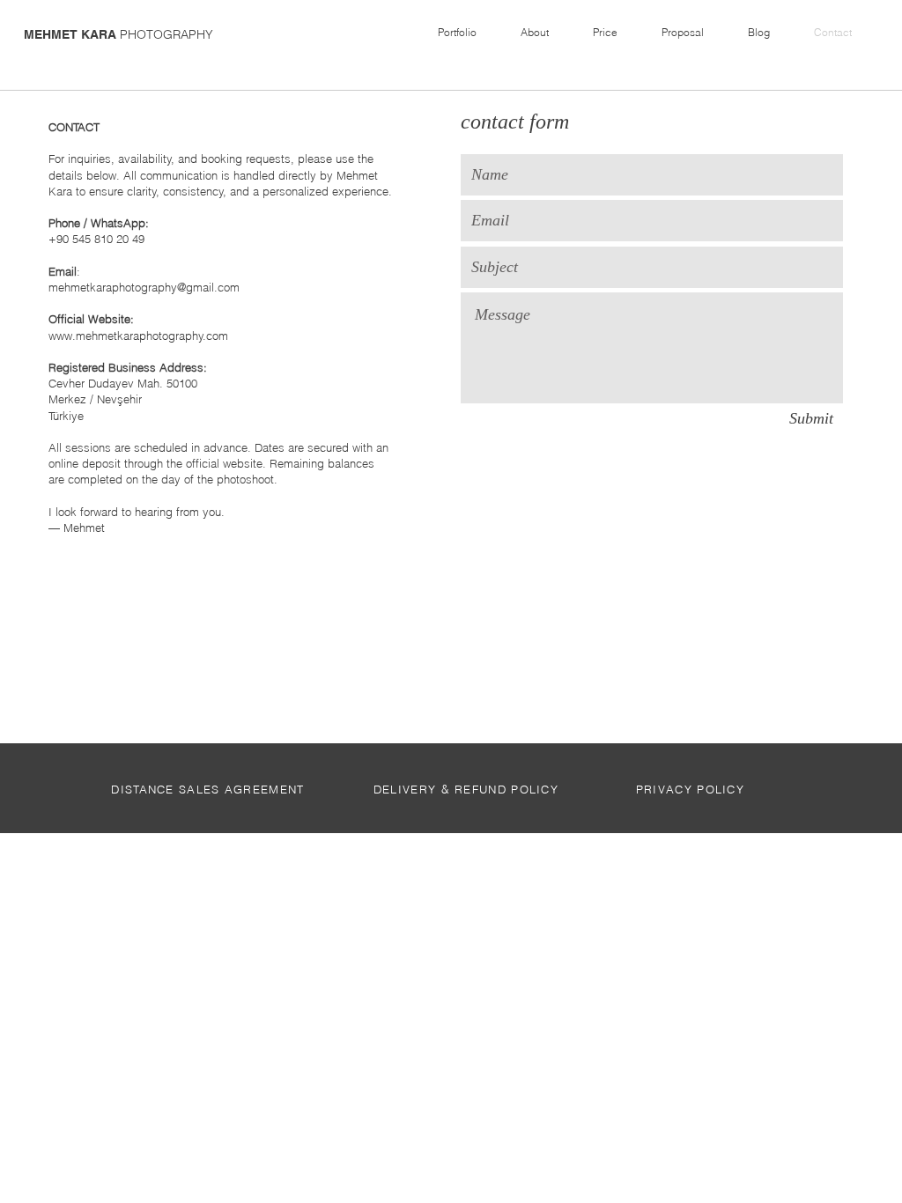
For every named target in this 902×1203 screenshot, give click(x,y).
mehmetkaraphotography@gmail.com (144, 287)
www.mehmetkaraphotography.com (138, 335)
